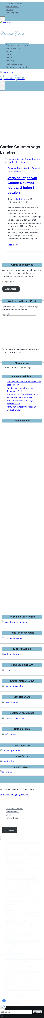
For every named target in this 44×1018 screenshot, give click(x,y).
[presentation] (24, 161)
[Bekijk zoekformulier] (2, 18)
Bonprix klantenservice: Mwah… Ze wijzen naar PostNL (23, 991)
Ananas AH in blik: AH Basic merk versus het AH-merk (23, 898)
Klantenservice (13, 48)
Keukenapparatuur (14, 64)
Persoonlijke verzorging (17, 45)
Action (9, 51)
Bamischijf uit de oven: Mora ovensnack (20, 936)
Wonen (9, 57)
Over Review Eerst (14, 3)
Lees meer (14, 245)
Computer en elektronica (17, 67)
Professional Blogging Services (14, 794)
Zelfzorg (10, 61)
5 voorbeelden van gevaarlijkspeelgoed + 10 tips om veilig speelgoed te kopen (23, 844)
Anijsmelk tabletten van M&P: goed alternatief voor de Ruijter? (24, 908)
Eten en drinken (15, 168)
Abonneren (11, 289)
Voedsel (9, 54)
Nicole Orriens (18, 199)
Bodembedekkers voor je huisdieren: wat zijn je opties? (23, 978)
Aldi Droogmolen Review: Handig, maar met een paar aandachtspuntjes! (23, 885)
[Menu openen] (2, 83)
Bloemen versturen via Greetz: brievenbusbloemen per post (24, 967)
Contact (9, 10)
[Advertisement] (22, 113)
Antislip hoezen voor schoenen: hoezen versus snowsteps (22, 916)
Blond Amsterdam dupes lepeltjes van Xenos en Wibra (23, 973)
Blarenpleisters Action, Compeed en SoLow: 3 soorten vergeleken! (22, 962)
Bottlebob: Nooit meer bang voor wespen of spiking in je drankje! (21, 1001)
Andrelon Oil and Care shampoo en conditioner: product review (23, 903)
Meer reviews (12, 6)
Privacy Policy (12, 13)
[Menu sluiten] (0, 837)
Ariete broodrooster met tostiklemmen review (22, 928)
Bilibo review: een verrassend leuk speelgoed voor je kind (24, 949)
